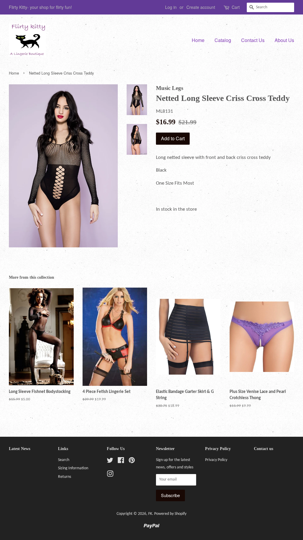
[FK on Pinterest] (131, 462)
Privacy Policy (216, 460)
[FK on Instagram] (110, 475)
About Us (284, 40)
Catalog (223, 40)
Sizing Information (73, 468)
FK (150, 514)
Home (198, 40)
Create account (200, 7)
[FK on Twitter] (110, 462)
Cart (236, 7)
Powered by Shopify (170, 514)
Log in (171, 7)
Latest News (19, 448)
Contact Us (253, 40)
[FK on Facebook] (120, 462)
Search (63, 460)
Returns (64, 477)
